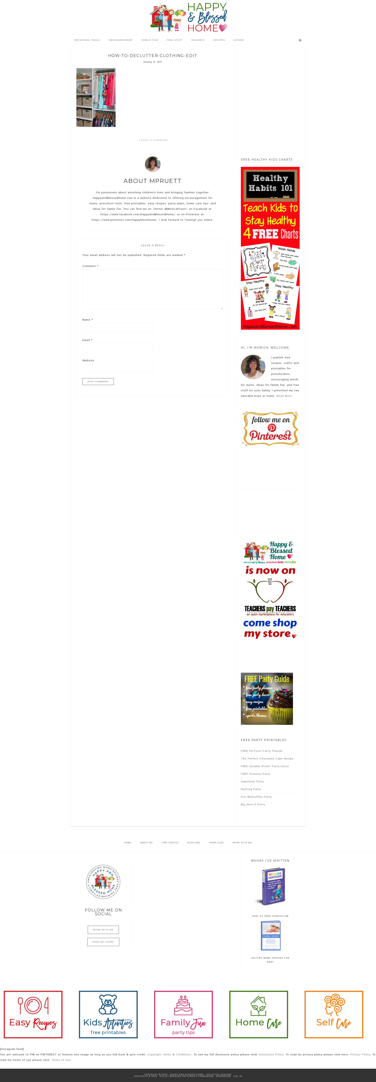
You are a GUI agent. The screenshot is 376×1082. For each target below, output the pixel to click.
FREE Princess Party (255, 774)
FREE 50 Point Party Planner (262, 751)
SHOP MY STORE (103, 942)
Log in (237, 1076)
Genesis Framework (200, 1076)
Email (87, 340)
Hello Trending (170, 1076)
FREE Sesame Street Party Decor (265, 766)
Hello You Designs (218, 1074)
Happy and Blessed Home (188, 17)
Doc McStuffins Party (256, 797)
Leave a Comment (153, 140)
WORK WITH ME (103, 929)
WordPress (223, 1076)
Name (87, 320)
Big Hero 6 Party (253, 804)
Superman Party (252, 782)
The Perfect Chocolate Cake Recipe (267, 759)
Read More (284, 396)
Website (88, 360)
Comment (90, 266)
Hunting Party (251, 789)
